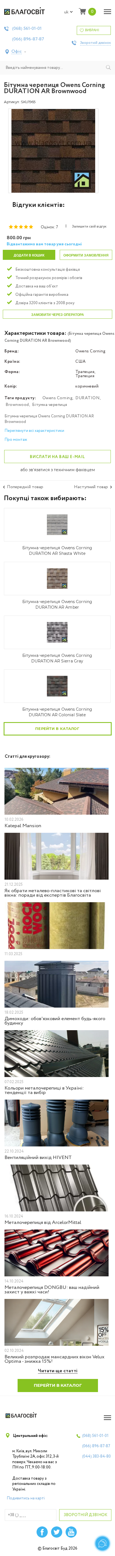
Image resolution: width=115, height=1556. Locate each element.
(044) (96, 1456)
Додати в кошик (29, 255)
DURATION (87, 398)
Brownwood (17, 405)
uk (66, 12)
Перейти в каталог (57, 728)
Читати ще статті (58, 1371)
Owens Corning (57, 398)
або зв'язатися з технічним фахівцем (57, 470)
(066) (28, 39)
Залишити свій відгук (89, 226)
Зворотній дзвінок (95, 42)
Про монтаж (15, 439)
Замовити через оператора (57, 315)
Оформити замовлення (86, 255)
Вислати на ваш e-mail (57, 457)
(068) (27, 29)
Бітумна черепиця (49, 405)
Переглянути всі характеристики (34, 431)
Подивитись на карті (26, 1498)
